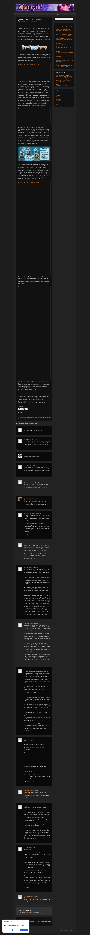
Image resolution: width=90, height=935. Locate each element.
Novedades (31, 417)
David (26, 897)
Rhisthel (25, 498)
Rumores (57, 103)
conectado (27, 912)
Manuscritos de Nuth (34, 14)
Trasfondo (57, 104)
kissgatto (25, 454)
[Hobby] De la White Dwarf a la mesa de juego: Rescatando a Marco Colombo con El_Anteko (64, 42)
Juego (57, 97)
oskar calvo (58, 26)
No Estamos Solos (59, 99)
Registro (58, 14)
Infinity (40, 417)
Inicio (18, 14)
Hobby (57, 96)
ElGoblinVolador (26, 513)
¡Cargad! (57, 92)
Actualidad (57, 94)
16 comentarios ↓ (34, 21)
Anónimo (27, 792)
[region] (15, 926)
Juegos (41, 14)
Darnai (29, 21)
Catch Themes (71, 930)
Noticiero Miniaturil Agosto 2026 (66, 26)
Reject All (16, 930)
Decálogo (46, 14)
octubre (48, 417)
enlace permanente (26, 418)
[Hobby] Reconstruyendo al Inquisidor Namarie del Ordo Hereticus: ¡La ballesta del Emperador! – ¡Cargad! (64, 39)
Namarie (57, 29)
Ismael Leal (58, 66)
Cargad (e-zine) (24, 14)
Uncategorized (58, 105)
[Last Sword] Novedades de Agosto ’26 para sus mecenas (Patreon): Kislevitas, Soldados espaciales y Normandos (64, 64)
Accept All (24, 930)
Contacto (52, 14)
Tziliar (25, 465)
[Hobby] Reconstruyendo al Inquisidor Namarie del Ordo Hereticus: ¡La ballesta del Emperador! (63, 30)
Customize (8, 930)
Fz (24, 439)
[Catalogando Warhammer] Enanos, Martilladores (64, 77)
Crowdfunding (58, 95)
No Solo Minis (58, 100)
